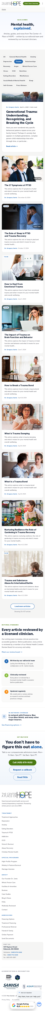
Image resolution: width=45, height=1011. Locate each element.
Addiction (5, 836)
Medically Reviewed (9, 906)
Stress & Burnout (8, 844)
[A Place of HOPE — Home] (11, 3)
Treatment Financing (9, 923)
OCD (3, 840)
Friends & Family (7, 931)
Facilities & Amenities (9, 886)
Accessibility (15, 999)
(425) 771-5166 (12, 955)
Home (4, 9)
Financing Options (8, 919)
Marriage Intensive (8, 869)
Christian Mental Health (10, 852)
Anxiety (4, 825)
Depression (6, 821)
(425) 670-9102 (16, 952)
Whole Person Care (8, 882)
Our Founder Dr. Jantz (9, 879)
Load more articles (22, 606)
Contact (4, 910)
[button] (42, 3)
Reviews (4, 890)
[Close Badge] (34, 1002)
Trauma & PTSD (7, 832)
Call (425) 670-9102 (22, 762)
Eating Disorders (7, 829)
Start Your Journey (31, 3)
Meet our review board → (12, 652)
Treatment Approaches (10, 817)
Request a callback (22, 770)
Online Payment (7, 935)
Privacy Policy (6, 999)
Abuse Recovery (7, 848)
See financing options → (11, 725)
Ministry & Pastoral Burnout (11, 865)
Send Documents (8, 938)
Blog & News (6, 898)
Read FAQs (22, 777)
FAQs (3, 902)
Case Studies (6, 894)
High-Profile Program (9, 861)
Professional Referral (9, 927)
